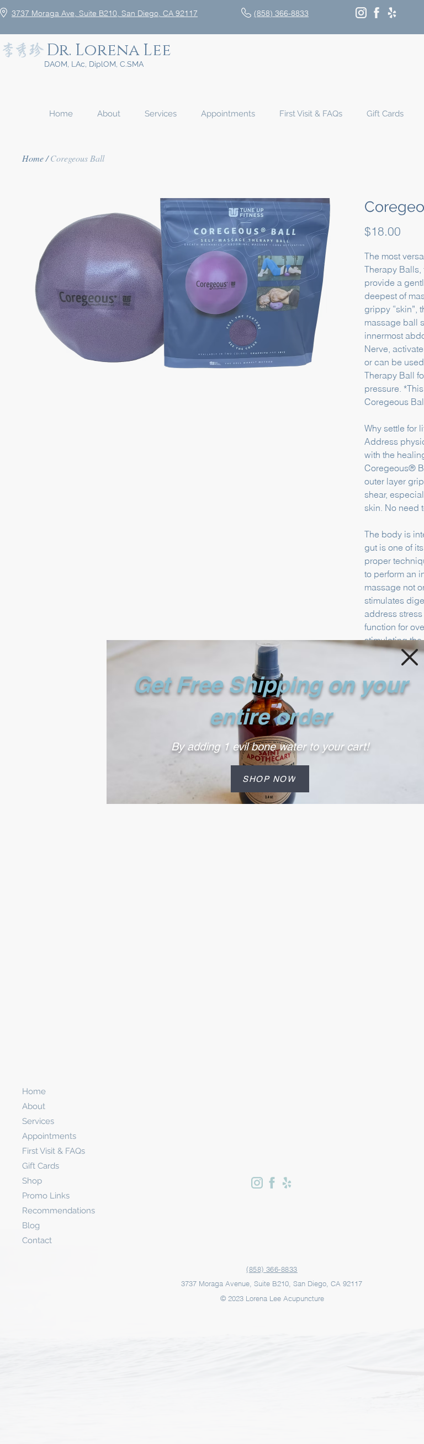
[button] (409, 657)
